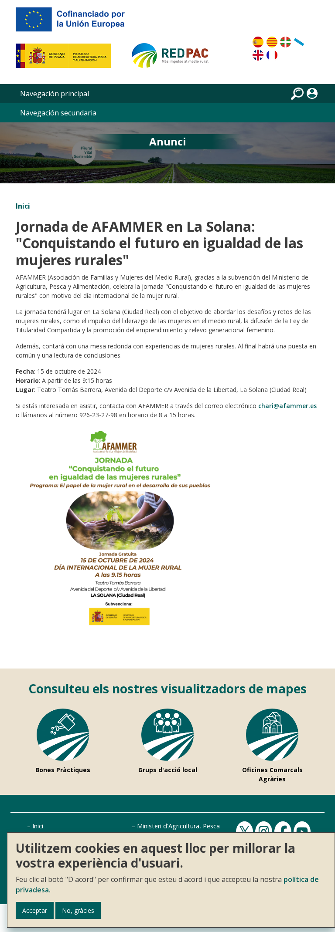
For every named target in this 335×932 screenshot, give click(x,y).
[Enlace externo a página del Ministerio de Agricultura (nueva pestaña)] (66, 59)
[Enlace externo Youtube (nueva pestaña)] (303, 831)
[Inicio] (174, 59)
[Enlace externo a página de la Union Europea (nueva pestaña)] (76, 22)
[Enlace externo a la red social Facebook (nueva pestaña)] (284, 831)
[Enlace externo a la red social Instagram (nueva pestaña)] (264, 831)
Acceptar (34, 910)
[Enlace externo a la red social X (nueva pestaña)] (245, 831)
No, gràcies (78, 910)
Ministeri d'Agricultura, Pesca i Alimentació (197, 826)
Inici (23, 206)
